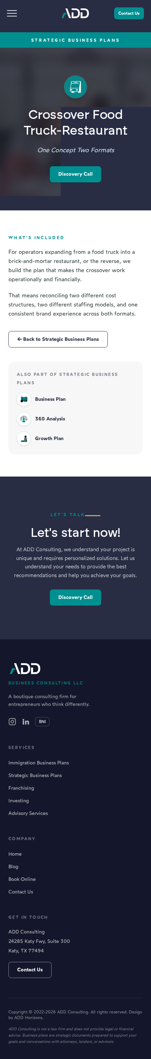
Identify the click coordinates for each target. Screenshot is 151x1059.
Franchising (21, 788)
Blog (13, 867)
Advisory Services (28, 813)
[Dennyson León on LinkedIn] (25, 722)
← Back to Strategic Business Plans (58, 339)
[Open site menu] (14, 13)
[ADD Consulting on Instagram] (12, 722)
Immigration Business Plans (38, 763)
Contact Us (129, 13)
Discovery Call (75, 174)
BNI (42, 721)
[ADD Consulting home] (75, 13)
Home (15, 854)
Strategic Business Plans (35, 775)
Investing (18, 801)
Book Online (22, 879)
